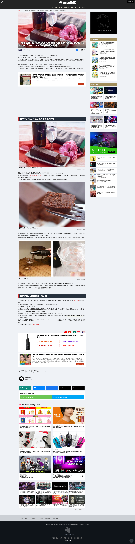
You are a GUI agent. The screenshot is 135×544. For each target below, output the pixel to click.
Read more (80, 364)
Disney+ (83, 510)
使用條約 (41, 518)
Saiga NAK (67, 2)
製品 (72, 7)
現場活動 (66, 7)
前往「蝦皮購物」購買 (46, 341)
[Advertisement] (52, 104)
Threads (64, 388)
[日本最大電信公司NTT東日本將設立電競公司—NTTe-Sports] (110, 90)
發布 (60, 7)
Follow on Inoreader (61, 397)
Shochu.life (82, 169)
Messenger (38, 388)
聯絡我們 (34, 518)
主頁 (51, 7)
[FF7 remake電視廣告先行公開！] (110, 105)
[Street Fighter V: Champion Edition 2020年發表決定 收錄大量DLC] (96, 105)
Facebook (51, 388)
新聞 (56, 7)
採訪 (83, 7)
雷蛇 (77, 510)
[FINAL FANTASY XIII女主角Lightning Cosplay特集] (110, 119)
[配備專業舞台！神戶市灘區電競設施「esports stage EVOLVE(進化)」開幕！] (96, 119)
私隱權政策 (47, 518)
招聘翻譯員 (55, 518)
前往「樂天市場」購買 (46, 345)
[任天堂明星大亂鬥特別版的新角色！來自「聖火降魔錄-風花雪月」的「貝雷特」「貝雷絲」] (96, 90)
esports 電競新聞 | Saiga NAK (67, 534)
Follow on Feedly (28, 397)
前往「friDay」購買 (69, 345)
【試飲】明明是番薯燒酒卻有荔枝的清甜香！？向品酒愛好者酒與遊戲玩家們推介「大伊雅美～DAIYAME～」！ (52, 79)
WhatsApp (25, 388)
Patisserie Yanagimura (36, 175)
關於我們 (27, 518)
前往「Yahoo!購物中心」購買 (72, 341)
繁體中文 (129, 1)
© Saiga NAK (67, 540)
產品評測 (77, 7)
